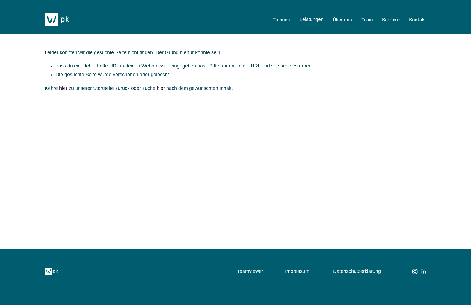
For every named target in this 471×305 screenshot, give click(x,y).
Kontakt (417, 19)
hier (63, 88)
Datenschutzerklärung (357, 271)
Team (367, 19)
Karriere (391, 19)
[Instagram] (415, 271)
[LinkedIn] (423, 271)
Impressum (297, 271)
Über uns (342, 19)
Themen (281, 19)
